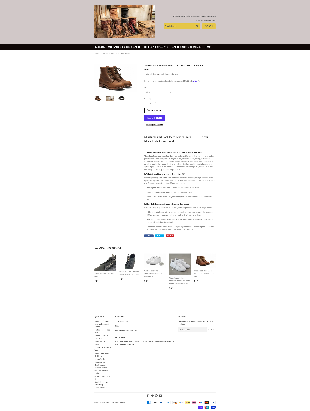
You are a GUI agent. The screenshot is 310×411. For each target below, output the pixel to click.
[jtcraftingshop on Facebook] (148, 396)
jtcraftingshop (104, 402)
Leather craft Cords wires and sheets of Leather (117, 47)
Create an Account (210, 20)
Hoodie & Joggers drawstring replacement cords (101, 385)
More (207, 47)
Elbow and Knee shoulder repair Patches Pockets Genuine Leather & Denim (101, 367)
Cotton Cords (99, 359)
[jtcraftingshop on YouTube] (160, 396)
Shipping (158, 74)
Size (145, 88)
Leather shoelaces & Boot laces (187, 47)
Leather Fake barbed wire (156, 47)
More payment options (154, 125)
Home (96, 53)
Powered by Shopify (118, 402)
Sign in (198, 20)
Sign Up (211, 330)
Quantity (147, 99)
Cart (210, 26)
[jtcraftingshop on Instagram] (156, 396)
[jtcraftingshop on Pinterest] (152, 396)
